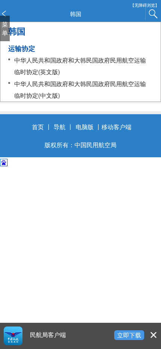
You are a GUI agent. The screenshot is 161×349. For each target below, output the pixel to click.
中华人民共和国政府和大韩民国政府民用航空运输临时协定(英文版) (80, 66)
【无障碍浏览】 (144, 5)
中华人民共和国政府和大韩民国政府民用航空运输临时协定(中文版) (80, 89)
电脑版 (85, 126)
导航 (60, 126)
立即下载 (129, 335)
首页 (38, 126)
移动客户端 (116, 126)
